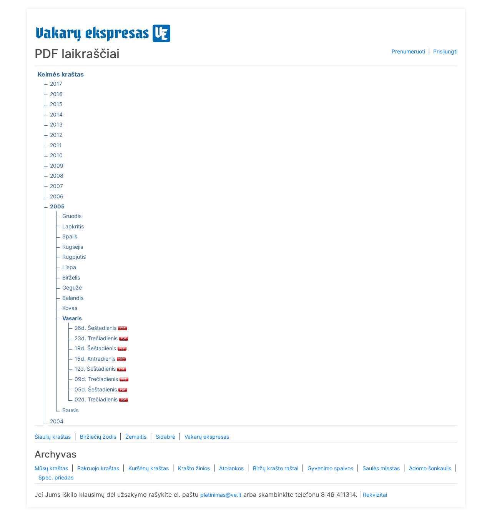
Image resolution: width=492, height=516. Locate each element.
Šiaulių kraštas (53, 436)
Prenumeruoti (408, 51)
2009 (56, 165)
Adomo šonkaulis (431, 468)
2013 (56, 124)
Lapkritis (73, 226)
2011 (56, 145)
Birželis (71, 277)
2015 (56, 104)
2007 (56, 186)
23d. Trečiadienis (97, 338)
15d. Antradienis (96, 358)
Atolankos (232, 468)
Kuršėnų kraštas (149, 468)
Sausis (70, 410)
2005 (57, 206)
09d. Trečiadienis (97, 379)
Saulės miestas (381, 468)
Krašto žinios (194, 468)
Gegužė (72, 287)
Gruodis (71, 216)
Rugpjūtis (74, 256)
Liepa (69, 267)
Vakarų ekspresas (206, 436)
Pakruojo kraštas (99, 468)
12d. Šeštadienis (96, 368)
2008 (56, 175)
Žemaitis (136, 436)
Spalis (69, 236)
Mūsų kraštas (52, 468)
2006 (56, 196)
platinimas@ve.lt (220, 494)
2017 (56, 83)
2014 (56, 114)
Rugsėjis (72, 246)
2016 (56, 94)
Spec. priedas (55, 477)
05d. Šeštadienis (96, 389)
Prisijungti (445, 51)
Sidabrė (166, 436)
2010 (56, 155)
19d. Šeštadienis (96, 348)
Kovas (69, 308)
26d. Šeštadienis (96, 328)
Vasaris (72, 318)
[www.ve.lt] (103, 31)
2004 (56, 421)
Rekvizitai (375, 494)
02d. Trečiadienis (97, 399)
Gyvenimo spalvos (331, 468)
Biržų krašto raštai (276, 468)
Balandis (72, 298)
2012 (56, 134)
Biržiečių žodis (99, 436)
